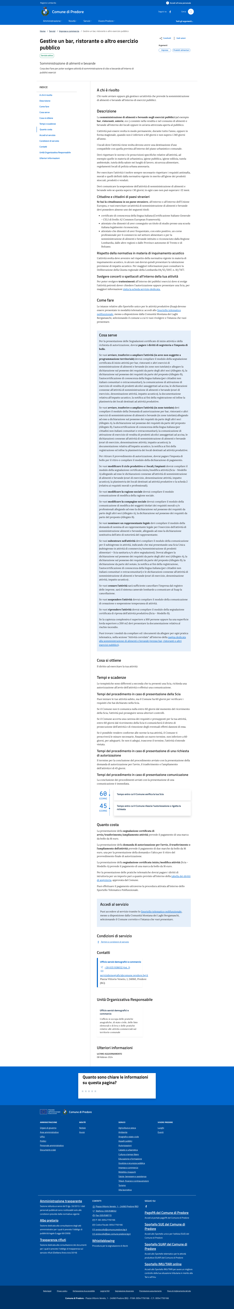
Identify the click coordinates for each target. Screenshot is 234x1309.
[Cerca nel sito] (191, 12)
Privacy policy (62, 1291)
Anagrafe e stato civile (128, 1136)
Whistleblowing (103, 1240)
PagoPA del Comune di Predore (167, 1212)
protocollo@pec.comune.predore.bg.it (113, 1234)
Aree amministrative (49, 1132)
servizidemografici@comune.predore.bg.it (124, 975)
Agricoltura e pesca (127, 1127)
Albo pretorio (49, 1220)
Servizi (52, 31)
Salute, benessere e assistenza (132, 1176)
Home (42, 31)
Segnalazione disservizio (124, 1291)
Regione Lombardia (48, 2)
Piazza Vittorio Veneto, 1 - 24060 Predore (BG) (118, 1206)
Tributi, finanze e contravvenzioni (133, 1181)
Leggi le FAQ (105, 1291)
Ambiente (122, 1132)
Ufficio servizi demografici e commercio (120, 962)
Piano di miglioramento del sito (179, 1291)
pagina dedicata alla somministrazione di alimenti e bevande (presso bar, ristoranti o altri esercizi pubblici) (142, 641)
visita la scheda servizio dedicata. (141, 289)
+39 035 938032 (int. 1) (117, 967)
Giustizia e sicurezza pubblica (131, 1163)
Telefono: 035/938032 (105, 1211)
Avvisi (82, 1132)
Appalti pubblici (125, 1141)
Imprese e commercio (69, 31)
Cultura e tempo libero (128, 1154)
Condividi (167, 38)
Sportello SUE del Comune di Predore (165, 1226)
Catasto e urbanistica (128, 1150)
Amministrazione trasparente (61, 1201)
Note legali (47, 1291)
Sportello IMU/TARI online (163, 1264)
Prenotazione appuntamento (150, 1291)
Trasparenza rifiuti (53, 1239)
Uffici (42, 1136)
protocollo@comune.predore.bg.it (111, 1229)
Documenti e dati (48, 1150)
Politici (43, 1141)
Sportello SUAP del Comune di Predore (166, 1246)
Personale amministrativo (52, 1145)
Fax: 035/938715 (103, 1215)
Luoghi (161, 1127)
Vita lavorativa (125, 1189)
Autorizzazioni (125, 1145)
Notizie (82, 1127)
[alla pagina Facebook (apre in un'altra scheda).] (169, 11)
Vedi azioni (181, 38)
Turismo (122, 1185)
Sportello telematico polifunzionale (161, 911)
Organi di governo (48, 1127)
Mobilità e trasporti (127, 1172)
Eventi (161, 1132)
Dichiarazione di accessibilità (84, 1291)
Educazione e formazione (130, 1158)
